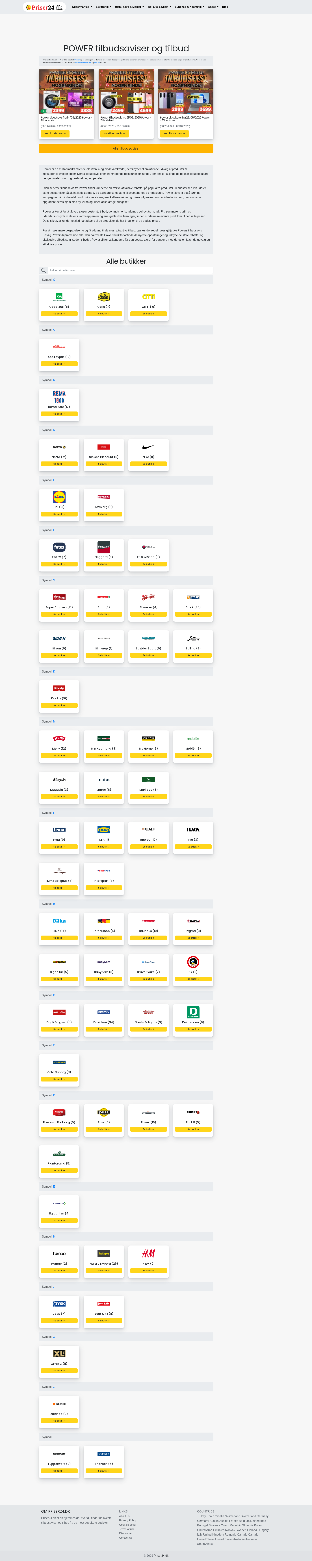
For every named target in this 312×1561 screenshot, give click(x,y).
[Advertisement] (126, 33)
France (233, 1520)
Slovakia (247, 1525)
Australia (239, 1539)
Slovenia (214, 1525)
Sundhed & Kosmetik (188, 6)
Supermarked (81, 6)
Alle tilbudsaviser (126, 148)
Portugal (202, 1525)
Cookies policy (127, 1524)
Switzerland (232, 1516)
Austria (214, 1520)
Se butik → (59, 313)
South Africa (205, 1543)
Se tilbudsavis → (55, 133)
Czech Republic (231, 1525)
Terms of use (127, 1529)
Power (77, 60)
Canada (242, 1534)
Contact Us (126, 1537)
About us (124, 1516)
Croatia (219, 1516)
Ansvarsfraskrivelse (83, 63)
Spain (210, 1516)
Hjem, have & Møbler (128, 6)
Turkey (201, 1516)
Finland (252, 1530)
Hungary (263, 1530)
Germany (262, 1516)
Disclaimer (125, 1533)
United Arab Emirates (210, 1530)
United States (205, 1539)
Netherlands (258, 1520)
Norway (230, 1530)
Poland (258, 1525)
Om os (97, 63)
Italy (199, 1534)
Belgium (244, 1520)
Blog (225, 6)
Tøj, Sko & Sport (158, 6)
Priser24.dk (161, 1555)
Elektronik (102, 6)
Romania (230, 1534)
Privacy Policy (127, 1520)
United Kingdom (213, 1534)
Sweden (241, 1530)
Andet (212, 6)
